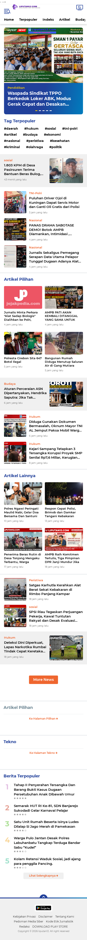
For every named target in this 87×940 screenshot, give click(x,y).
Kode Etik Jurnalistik (59, 921)
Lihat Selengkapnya (42, 875)
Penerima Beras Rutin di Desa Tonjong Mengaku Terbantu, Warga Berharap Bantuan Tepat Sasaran (22, 558)
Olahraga (35, 147)
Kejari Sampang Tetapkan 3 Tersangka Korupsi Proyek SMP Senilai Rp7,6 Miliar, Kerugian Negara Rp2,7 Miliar (55, 453)
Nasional (13, 141)
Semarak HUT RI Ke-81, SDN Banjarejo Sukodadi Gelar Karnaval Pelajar (46, 808)
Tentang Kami (64, 916)
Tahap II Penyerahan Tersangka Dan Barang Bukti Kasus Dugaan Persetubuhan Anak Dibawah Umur (44, 789)
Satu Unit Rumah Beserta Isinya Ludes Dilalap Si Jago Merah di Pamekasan (46, 824)
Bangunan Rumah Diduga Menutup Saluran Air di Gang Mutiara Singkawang (64, 362)
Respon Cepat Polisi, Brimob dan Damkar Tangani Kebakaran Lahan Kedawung (60, 512)
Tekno (10, 741)
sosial (51, 129)
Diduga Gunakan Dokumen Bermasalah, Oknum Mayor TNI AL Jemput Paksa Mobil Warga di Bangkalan (56, 426)
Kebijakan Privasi (24, 916)
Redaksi (24, 926)
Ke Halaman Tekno (42, 752)
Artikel (64, 20)
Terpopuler (28, 20)
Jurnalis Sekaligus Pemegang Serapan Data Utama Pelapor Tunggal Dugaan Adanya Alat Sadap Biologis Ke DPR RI (54, 257)
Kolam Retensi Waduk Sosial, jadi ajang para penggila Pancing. (47, 861)
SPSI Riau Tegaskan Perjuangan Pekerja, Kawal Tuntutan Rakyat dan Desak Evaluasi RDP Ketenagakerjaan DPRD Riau (56, 616)
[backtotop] (43, 898)
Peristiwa (36, 141)
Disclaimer (45, 916)
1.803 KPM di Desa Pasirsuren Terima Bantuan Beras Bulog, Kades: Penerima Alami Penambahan (24, 169)
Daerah (12, 129)
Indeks (48, 20)
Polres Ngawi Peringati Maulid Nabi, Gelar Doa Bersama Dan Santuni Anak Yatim (21, 512)
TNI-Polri (70, 129)
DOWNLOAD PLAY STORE (50, 926)
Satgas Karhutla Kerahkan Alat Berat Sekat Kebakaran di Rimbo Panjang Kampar (55, 589)
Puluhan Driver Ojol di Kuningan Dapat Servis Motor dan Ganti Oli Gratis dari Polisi (54, 202)
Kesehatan (61, 141)
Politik (57, 147)
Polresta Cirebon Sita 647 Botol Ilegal (23, 360)
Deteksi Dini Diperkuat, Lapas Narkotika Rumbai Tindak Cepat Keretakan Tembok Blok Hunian (25, 647)
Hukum (33, 129)
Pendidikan (16, 87)
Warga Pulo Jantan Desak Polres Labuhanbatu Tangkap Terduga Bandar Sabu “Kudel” (47, 842)
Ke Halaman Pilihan (42, 718)
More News (43, 680)
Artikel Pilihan (18, 707)
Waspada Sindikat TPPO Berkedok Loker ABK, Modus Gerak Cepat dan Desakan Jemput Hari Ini (39, 101)
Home (9, 20)
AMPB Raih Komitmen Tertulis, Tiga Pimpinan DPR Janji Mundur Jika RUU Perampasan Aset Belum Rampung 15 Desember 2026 (62, 558)
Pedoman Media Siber (28, 921)
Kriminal (13, 147)
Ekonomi (53, 135)
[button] (36, 110)
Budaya (31, 135)
